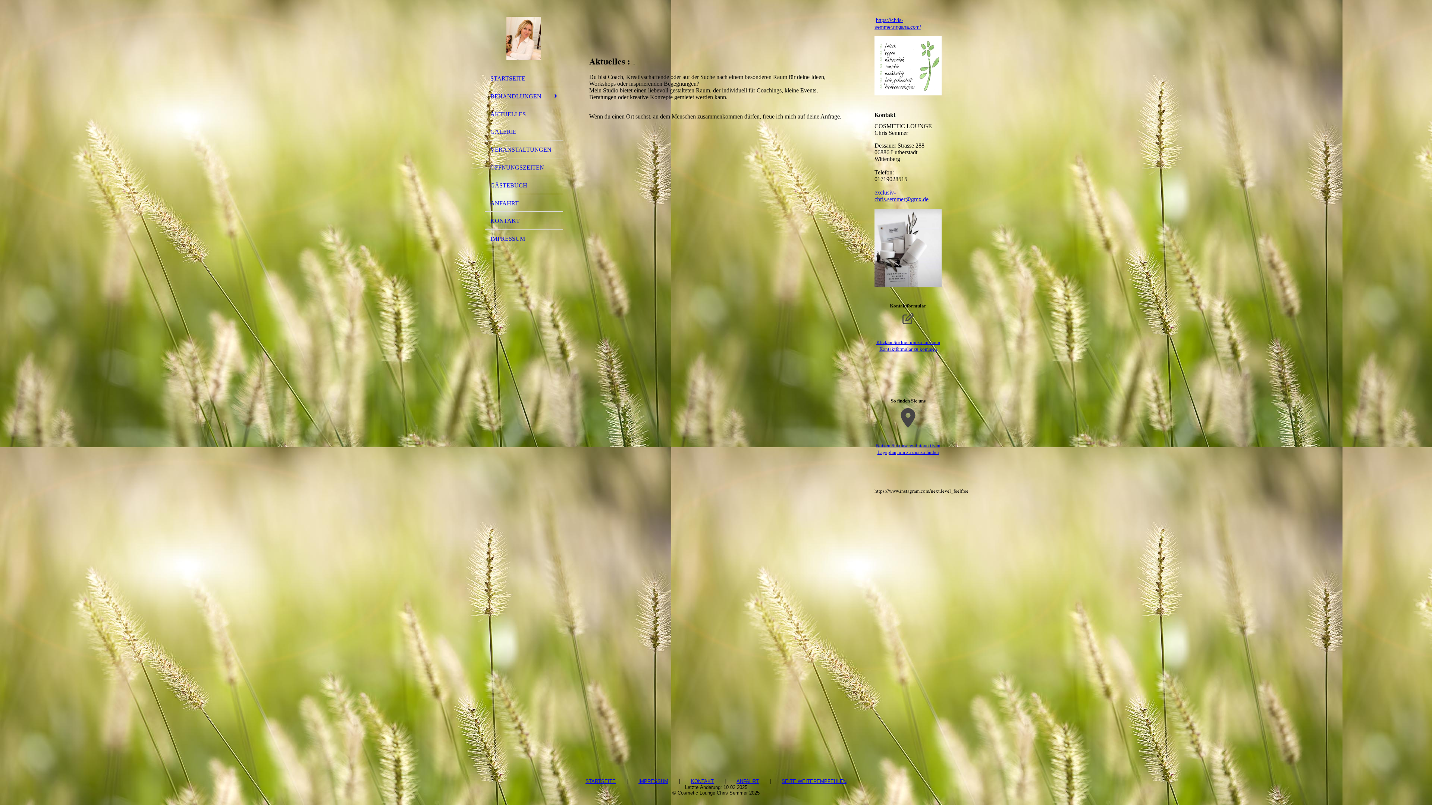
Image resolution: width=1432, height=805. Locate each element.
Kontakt (505, 221)
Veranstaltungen (521, 149)
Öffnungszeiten (517, 167)
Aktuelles (508, 114)
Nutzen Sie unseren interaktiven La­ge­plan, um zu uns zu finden (908, 448)
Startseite (507, 78)
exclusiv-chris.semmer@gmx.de (901, 195)
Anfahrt (504, 203)
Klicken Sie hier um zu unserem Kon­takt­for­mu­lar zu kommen (908, 345)
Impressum (507, 239)
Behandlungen (515, 96)
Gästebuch (508, 185)
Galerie (503, 132)
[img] (524, 38)
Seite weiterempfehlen (814, 781)
